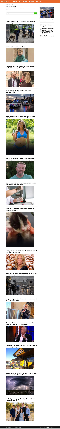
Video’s (36, 1)
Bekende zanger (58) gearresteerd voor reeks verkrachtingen (45, 20)
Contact (52, 427)
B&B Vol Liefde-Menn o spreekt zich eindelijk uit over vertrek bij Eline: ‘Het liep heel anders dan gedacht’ (20, 159)
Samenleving (31, 1)
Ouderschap (15, 1)
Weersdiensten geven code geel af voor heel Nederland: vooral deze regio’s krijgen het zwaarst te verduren (21, 274)
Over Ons (41, 427)
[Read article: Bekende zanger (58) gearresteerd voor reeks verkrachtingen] (20, 103)
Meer (40, 1)
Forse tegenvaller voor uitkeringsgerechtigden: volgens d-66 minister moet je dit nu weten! (21, 67)
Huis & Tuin (25, 1)
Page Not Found (11, 4)
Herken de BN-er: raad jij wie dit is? (15, 47)
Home (7, 4)
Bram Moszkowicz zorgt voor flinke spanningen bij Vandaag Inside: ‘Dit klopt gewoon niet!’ (20, 323)
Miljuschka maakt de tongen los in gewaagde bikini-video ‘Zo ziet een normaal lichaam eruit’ (20, 117)
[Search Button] (58, 1)
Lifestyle (20, 1)
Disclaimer (48, 427)
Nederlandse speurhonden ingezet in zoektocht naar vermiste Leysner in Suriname (20, 22)
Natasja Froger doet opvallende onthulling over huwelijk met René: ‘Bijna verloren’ (48, 36)
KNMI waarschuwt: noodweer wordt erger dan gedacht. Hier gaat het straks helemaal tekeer (21, 374)
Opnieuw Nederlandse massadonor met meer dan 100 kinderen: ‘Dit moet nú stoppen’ (21, 183)
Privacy (45, 427)
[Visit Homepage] (5, 1)
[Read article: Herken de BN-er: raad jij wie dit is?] (20, 55)
